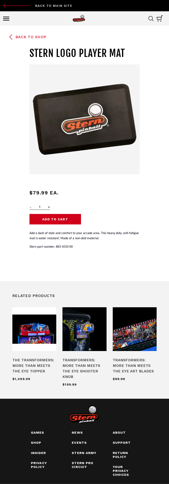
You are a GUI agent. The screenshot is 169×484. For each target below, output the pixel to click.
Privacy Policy (39, 465)
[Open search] (152, 18)
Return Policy (120, 455)
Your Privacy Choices (121, 471)
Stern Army (84, 453)
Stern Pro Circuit (82, 465)
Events (79, 443)
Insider (38, 453)
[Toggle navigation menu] (6, 19)
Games (37, 432)
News (77, 432)
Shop (36, 443)
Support (122, 443)
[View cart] (160, 18)
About (119, 432)
